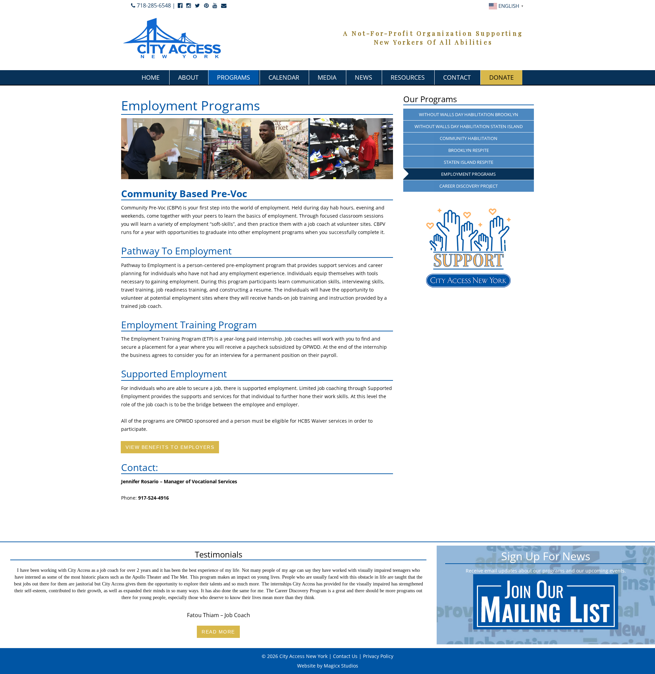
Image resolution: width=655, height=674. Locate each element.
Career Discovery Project (468, 186)
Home (151, 77)
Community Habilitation (468, 138)
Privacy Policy (378, 656)
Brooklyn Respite (468, 150)
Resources (408, 77)
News (363, 77)
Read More (218, 631)
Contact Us (345, 656)
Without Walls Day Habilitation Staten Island (468, 126)
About (188, 77)
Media (327, 77)
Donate (501, 77)
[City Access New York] (172, 37)
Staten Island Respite (468, 162)
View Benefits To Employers (170, 447)
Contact (457, 77)
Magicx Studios (341, 665)
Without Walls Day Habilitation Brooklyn (468, 114)
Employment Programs (468, 174)
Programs (233, 77)
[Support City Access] (468, 247)
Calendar (283, 77)
